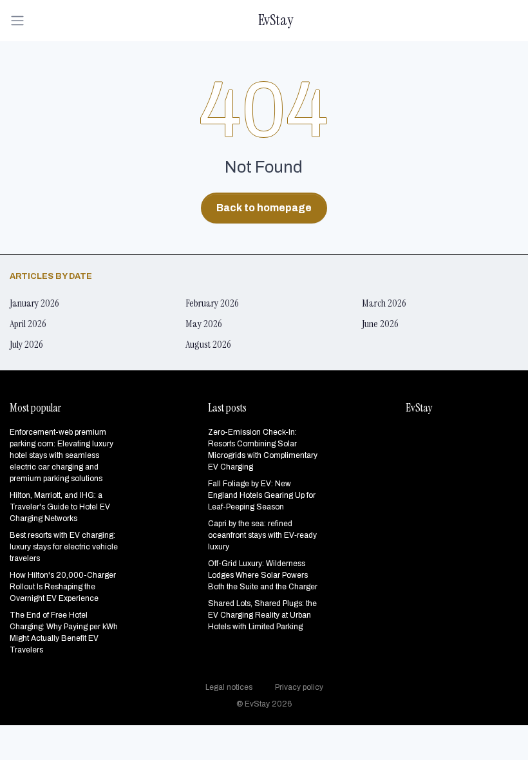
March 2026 (384, 303)
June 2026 (380, 323)
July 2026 (26, 344)
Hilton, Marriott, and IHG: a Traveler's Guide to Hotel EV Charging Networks (60, 507)
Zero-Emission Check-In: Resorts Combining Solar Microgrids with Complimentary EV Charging (262, 449)
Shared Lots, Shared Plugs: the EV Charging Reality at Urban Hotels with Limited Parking (262, 615)
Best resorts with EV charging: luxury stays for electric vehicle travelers (64, 547)
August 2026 (208, 344)
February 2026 (212, 303)
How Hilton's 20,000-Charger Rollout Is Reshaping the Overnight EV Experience (63, 587)
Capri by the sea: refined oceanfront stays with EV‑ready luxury (262, 535)
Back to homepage (264, 207)
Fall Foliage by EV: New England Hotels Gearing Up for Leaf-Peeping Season (262, 495)
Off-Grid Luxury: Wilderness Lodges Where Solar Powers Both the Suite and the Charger (262, 575)
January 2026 (34, 303)
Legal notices (228, 687)
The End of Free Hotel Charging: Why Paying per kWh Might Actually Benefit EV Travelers (64, 632)
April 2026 (28, 323)
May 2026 (203, 323)
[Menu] (21, 20)
